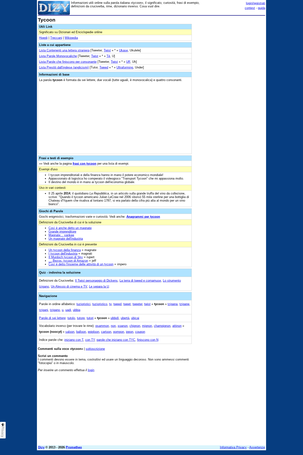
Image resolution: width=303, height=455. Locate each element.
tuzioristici (83, 304)
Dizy (41, 447)
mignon (147, 326)
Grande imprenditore (62, 231)
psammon (102, 326)
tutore (81, 318)
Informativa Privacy (233, 447)
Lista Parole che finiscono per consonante (68, 61)
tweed (117, 304)
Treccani (56, 38)
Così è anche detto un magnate (70, 228)
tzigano (55, 310)
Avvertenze (257, 447)
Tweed (103, 67)
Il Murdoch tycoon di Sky (66, 257)
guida (261, 8)
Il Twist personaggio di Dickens (96, 280)
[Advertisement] (229, 88)
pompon (118, 331)
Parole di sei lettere (52, 318)
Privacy (2, 431)
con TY (90, 340)
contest (250, 8)
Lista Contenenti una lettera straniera (64, 50)
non (113, 326)
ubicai (135, 318)
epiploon (93, 331)
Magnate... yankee (61, 235)
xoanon (123, 326)
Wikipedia (71, 38)
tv (110, 304)
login (91, 370)
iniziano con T (73, 340)
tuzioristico (99, 304)
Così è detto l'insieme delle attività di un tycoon (81, 264)
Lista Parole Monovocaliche (58, 56)
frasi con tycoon (84, 163)
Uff (128, 61)
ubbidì (115, 318)
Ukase (123, 50)
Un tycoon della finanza (65, 250)
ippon (129, 331)
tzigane (184, 304)
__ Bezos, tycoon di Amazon (68, 260)
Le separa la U (99, 286)
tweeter (137, 304)
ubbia (76, 310)
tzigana (173, 304)
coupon (140, 331)
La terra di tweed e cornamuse (140, 280)
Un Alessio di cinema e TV (69, 286)
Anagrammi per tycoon (143, 216)
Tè (108, 56)
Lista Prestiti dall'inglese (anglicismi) (64, 67)
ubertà (125, 318)
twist (147, 304)
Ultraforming (124, 67)
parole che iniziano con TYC (116, 340)
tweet (127, 304)
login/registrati (255, 3)
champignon (162, 326)
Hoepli (43, 38)
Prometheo (74, 447)
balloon (81, 331)
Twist (107, 50)
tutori (90, 318)
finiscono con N (147, 340)
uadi (68, 310)
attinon (177, 326)
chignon (134, 326)
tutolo (71, 318)
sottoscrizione (95, 349)
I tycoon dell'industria (63, 253)
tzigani (43, 310)
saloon (69, 331)
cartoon (106, 331)
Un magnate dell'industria (66, 238)
